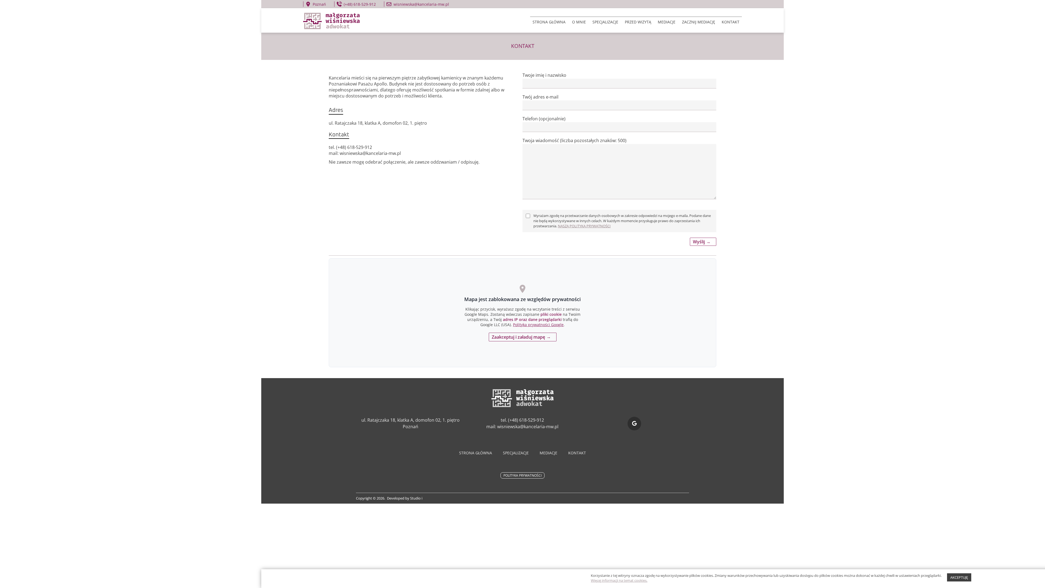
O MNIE (579, 21)
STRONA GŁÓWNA (549, 21)
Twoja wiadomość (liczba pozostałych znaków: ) (574, 140)
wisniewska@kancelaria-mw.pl (421, 4)
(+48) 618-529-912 (360, 4)
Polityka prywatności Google (538, 324)
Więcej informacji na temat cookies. (619, 580)
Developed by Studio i (404, 498)
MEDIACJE (666, 21)
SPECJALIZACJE (605, 21)
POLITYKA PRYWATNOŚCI (522, 475)
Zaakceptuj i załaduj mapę (518, 337)
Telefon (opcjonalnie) (543, 119)
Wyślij (699, 242)
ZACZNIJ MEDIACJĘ (698, 21)
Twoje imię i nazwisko (544, 75)
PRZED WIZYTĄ (638, 21)
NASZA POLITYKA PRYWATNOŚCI (584, 225)
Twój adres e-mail (540, 97)
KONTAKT (730, 21)
